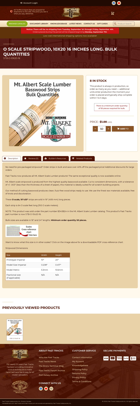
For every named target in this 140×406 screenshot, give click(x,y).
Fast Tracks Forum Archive (52, 370)
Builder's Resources (57, 158)
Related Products (84, 158)
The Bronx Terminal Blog (51, 366)
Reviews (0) (33, 158)
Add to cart (124, 129)
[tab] (12, 158)
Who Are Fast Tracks (49, 357)
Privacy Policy (79, 377)
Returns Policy (79, 373)
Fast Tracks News (47, 361)
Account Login (30, 3)
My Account (78, 361)
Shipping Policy (80, 369)
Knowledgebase (80, 365)
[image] (42, 112)
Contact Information (82, 357)
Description (13, 158)
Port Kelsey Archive (48, 375)
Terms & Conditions (81, 381)
